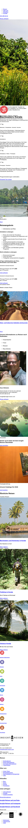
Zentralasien (2, 685)
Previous (2, 220)
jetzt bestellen (4, 490)
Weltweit (2, 704)
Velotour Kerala (5, 643)
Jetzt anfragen (4, 272)
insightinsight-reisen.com (7, 749)
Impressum (6, 820)
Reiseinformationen (5, 797)
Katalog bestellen (8, 794)
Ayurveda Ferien (3, 723)
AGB (4, 823)
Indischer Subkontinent (5, 657)
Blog (4, 781)
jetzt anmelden (4, 445)
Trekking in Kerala (6, 592)
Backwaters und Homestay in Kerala (13, 540)
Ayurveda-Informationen (9, 763)
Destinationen (7, 761)
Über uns (5, 10)
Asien (1, 676)
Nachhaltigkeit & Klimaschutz (11, 774)
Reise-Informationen (8, 762)
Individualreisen (3, 713)
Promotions (6, 785)
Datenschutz (6, 821)
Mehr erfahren (4, 547)
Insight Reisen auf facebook (10, 807)
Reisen (5, 9)
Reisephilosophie (8, 772)
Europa (1, 694)
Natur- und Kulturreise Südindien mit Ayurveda (14, 323)
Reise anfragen (4, 18)
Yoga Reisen (2, 732)
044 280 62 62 (4, 16)
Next (1, 222)
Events (5, 784)
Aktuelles (5, 12)
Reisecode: (3, 809)
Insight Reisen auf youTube (10, 800)
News (4, 783)
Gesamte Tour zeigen (6, 179)
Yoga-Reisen (6, 765)
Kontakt (5, 13)
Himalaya (2, 666)
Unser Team (6, 771)
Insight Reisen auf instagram (10, 803)
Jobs (4, 775)
